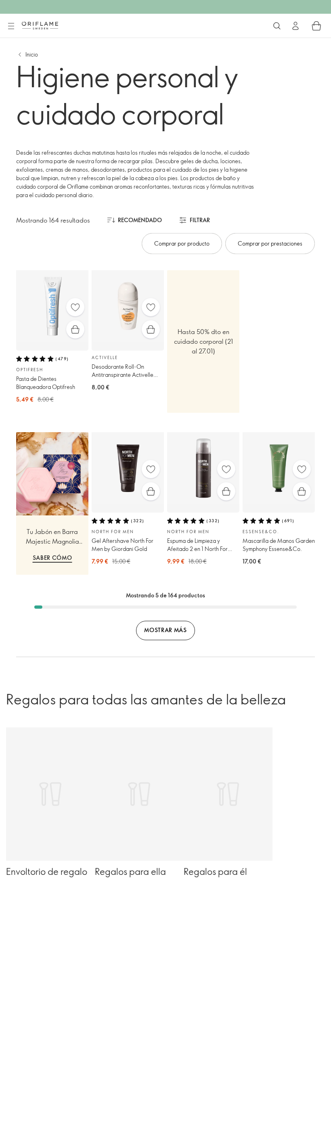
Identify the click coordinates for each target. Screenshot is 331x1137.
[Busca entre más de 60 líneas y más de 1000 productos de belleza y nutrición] (277, 26)
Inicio (31, 54)
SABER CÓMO (52, 557)
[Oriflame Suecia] (40, 25)
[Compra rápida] (75, 329)
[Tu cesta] (316, 25)
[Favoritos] (75, 307)
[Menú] (11, 26)
